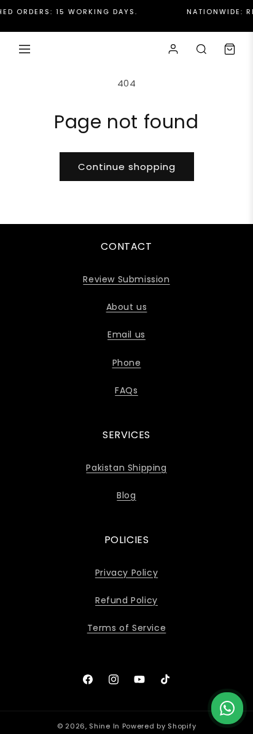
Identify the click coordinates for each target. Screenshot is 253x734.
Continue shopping (127, 166)
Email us (126, 334)
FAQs (126, 390)
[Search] (201, 49)
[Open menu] (24, 49)
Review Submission (126, 279)
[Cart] (230, 49)
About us (126, 307)
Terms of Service (126, 628)
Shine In (104, 726)
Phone (126, 363)
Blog (126, 495)
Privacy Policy (126, 572)
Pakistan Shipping (126, 468)
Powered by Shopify (159, 726)
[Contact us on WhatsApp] (227, 708)
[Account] (173, 49)
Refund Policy (126, 600)
